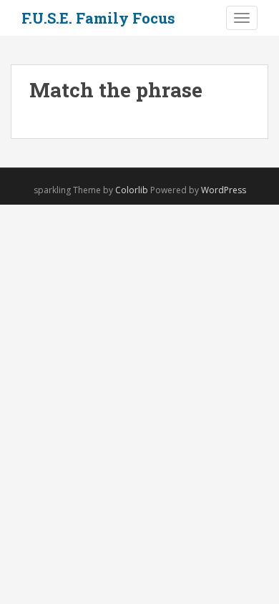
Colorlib (131, 190)
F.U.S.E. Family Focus (98, 18)
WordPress (223, 190)
